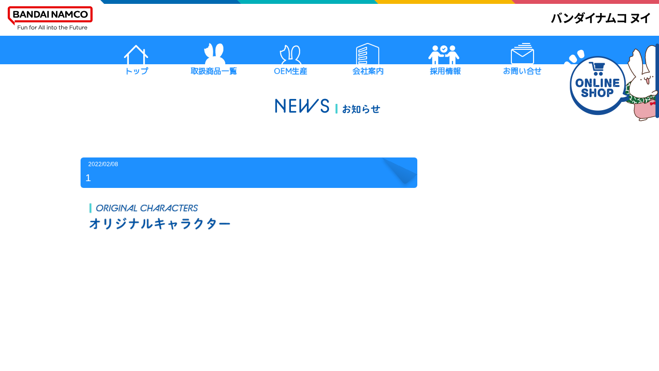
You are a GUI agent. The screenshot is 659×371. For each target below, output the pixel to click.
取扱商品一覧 (214, 71)
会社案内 (368, 71)
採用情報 (445, 71)
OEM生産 (290, 71)
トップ (136, 71)
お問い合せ (522, 71)
